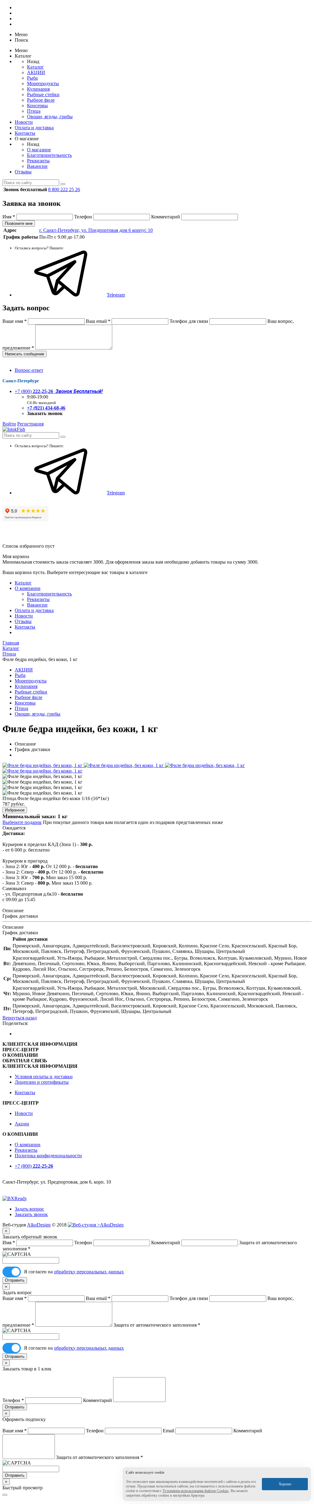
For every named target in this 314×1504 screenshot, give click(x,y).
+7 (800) (59, 391)
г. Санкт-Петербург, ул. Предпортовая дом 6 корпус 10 (96, 230)
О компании (27, 588)
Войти (9, 423)
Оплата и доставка (34, 127)
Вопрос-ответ (29, 370)
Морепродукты (43, 83)
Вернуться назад (19, 1017)
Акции (22, 1123)
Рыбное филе (41, 100)
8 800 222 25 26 (64, 189)
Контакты (25, 133)
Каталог (35, 67)
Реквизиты (38, 160)
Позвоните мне (19, 223)
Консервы (37, 105)
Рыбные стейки (43, 94)
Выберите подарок (22, 822)
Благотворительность (49, 155)
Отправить (15, 1280)
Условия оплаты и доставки (44, 1076)
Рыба (32, 78)
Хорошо (285, 1484)
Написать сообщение (24, 354)
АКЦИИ (36, 72)
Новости (24, 122)
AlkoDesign (39, 1224)
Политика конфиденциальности (48, 1155)
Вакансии (37, 166)
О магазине (39, 149)
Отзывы (23, 171)
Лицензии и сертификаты (42, 1082)
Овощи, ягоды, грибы (50, 116)
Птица (33, 111)
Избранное (15, 810)
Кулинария (38, 89)
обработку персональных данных (89, 1271)
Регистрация (30, 423)
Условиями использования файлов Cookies (196, 1491)
